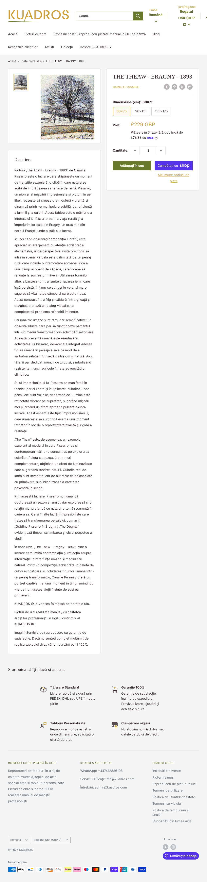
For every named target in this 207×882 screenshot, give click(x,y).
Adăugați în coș (132, 166)
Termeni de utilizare (167, 790)
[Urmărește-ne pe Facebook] (165, 847)
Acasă (12, 34)
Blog (156, 34)
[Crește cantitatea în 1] (161, 150)
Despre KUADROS (93, 47)
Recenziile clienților (23, 47)
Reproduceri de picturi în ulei (174, 784)
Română (15, 839)
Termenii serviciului (167, 803)
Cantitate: (120, 150)
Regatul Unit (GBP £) (47, 839)
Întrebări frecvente (166, 771)
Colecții (67, 47)
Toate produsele (31, 61)
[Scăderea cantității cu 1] (135, 150)
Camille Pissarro (126, 87)
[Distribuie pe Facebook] (167, 87)
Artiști (49, 47)
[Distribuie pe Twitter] (182, 87)
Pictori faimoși (163, 777)
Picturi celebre (35, 34)
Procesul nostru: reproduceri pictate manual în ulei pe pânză (100, 34)
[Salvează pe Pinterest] (174, 87)
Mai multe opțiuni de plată (173, 178)
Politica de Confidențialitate (173, 797)
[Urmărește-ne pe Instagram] (173, 847)
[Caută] (138, 16)
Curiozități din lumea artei (172, 821)
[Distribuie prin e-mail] (190, 87)
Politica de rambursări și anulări (170, 812)
